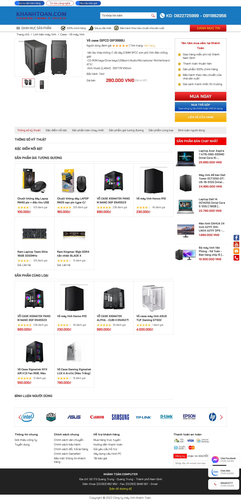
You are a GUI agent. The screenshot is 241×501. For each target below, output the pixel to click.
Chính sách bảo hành (67, 444)
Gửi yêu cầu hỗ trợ (105, 449)
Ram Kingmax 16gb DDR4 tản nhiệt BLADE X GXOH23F (73, 255)
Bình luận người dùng (191, 130)
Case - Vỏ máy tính (72, 34)
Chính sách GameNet (67, 454)
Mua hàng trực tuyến (107, 440)
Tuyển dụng (22, 444)
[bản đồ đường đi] (121, 489)
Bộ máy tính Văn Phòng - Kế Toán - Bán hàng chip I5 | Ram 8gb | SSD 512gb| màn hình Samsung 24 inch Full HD (210, 251)
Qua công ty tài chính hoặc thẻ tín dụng (201, 106)
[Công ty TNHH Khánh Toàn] (41, 18)
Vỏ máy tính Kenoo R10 (151, 198)
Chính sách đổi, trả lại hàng (71, 449)
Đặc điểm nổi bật (56, 130)
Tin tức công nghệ (60, 3)
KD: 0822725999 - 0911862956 (196, 15)
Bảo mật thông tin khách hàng (70, 460)
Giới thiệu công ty (26, 440)
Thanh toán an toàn (187, 434)
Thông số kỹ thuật (29, 130)
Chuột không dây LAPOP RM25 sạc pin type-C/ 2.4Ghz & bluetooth (73, 202)
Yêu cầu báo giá (88, 3)
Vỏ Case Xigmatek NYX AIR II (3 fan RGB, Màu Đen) (32, 373)
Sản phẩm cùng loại (161, 130)
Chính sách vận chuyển (68, 440)
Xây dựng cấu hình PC (107, 454)
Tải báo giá (100, 458)
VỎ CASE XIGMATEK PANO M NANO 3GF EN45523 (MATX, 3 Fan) (113, 202)
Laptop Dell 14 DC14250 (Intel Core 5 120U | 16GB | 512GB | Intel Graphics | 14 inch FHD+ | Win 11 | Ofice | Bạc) (212, 203)
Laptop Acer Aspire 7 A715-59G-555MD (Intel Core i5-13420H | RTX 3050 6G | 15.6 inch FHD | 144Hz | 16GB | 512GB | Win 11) (212, 154)
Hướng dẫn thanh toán (108, 444)
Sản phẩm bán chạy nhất (88, 130)
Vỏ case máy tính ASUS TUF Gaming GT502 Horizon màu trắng (151, 320)
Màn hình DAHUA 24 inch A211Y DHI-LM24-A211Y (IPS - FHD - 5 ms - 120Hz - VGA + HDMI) (212, 227)
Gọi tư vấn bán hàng (30, 3)
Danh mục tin (208, 28)
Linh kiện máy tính (44, 34)
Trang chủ (22, 34)
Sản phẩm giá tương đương (126, 130)
